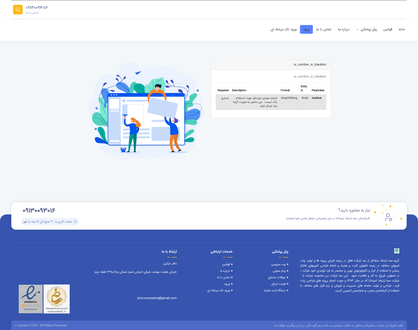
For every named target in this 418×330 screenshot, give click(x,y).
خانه (402, 29)
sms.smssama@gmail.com (157, 298)
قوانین (387, 29)
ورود (306, 29)
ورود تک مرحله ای (284, 29)
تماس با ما (323, 29)
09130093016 (37, 7)
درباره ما (343, 29)
